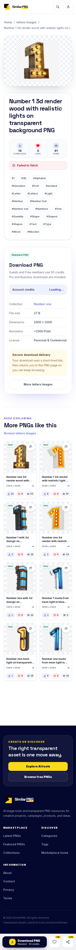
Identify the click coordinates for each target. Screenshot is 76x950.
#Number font (38, 201)
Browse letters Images (20, 433)
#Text (32, 224)
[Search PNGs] (57, 6)
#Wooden (33, 231)
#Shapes (17, 224)
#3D (23, 178)
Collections (11, 852)
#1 (13, 178)
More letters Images (38, 384)
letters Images (26, 22)
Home (8, 22)
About (7, 873)
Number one (42, 304)
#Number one (20, 208)
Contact (9, 881)
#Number (17, 201)
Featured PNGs (14, 844)
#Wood (16, 231)
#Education (18, 185)
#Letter (16, 193)
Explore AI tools (38, 766)
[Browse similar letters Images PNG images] (31, 447)
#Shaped (51, 216)
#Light (48, 193)
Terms (7, 898)
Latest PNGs (12, 835)
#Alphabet (39, 178)
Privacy (8, 889)
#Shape (35, 216)
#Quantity (17, 216)
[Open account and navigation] (68, 6)
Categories (49, 835)
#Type (47, 224)
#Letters (33, 193)
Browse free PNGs (38, 777)
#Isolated (51, 185)
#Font (35, 185)
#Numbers (41, 208)
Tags (44, 844)
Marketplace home (54, 852)
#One (58, 208)
